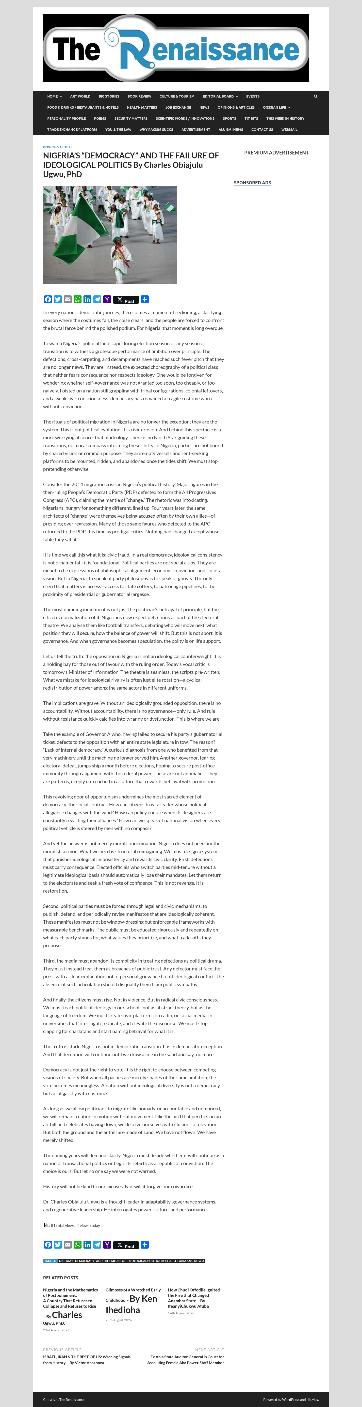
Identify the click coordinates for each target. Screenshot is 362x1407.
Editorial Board (218, 96)
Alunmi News (231, 130)
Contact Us (262, 130)
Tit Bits (251, 118)
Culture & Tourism (177, 96)
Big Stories (109, 96)
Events (253, 96)
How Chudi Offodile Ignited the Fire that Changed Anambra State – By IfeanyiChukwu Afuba (194, 1298)
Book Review (139, 96)
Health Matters (142, 107)
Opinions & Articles (236, 107)
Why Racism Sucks (156, 130)
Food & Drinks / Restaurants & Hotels (83, 107)
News (204, 107)
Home (52, 96)
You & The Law (118, 130)
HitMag (312, 1399)
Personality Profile (66, 118)
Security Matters (131, 118)
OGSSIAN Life (274, 107)
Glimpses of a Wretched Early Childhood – (133, 1300)
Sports (229, 118)
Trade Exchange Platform (72, 130)
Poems (100, 118)
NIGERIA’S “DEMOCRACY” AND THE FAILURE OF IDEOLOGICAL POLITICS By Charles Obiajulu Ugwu (131, 1261)
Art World (80, 96)
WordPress (290, 1399)
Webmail (289, 130)
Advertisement (195, 130)
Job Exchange (178, 107)
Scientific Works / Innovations (185, 118)
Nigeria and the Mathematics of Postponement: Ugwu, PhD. (70, 1306)
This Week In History (285, 118)
